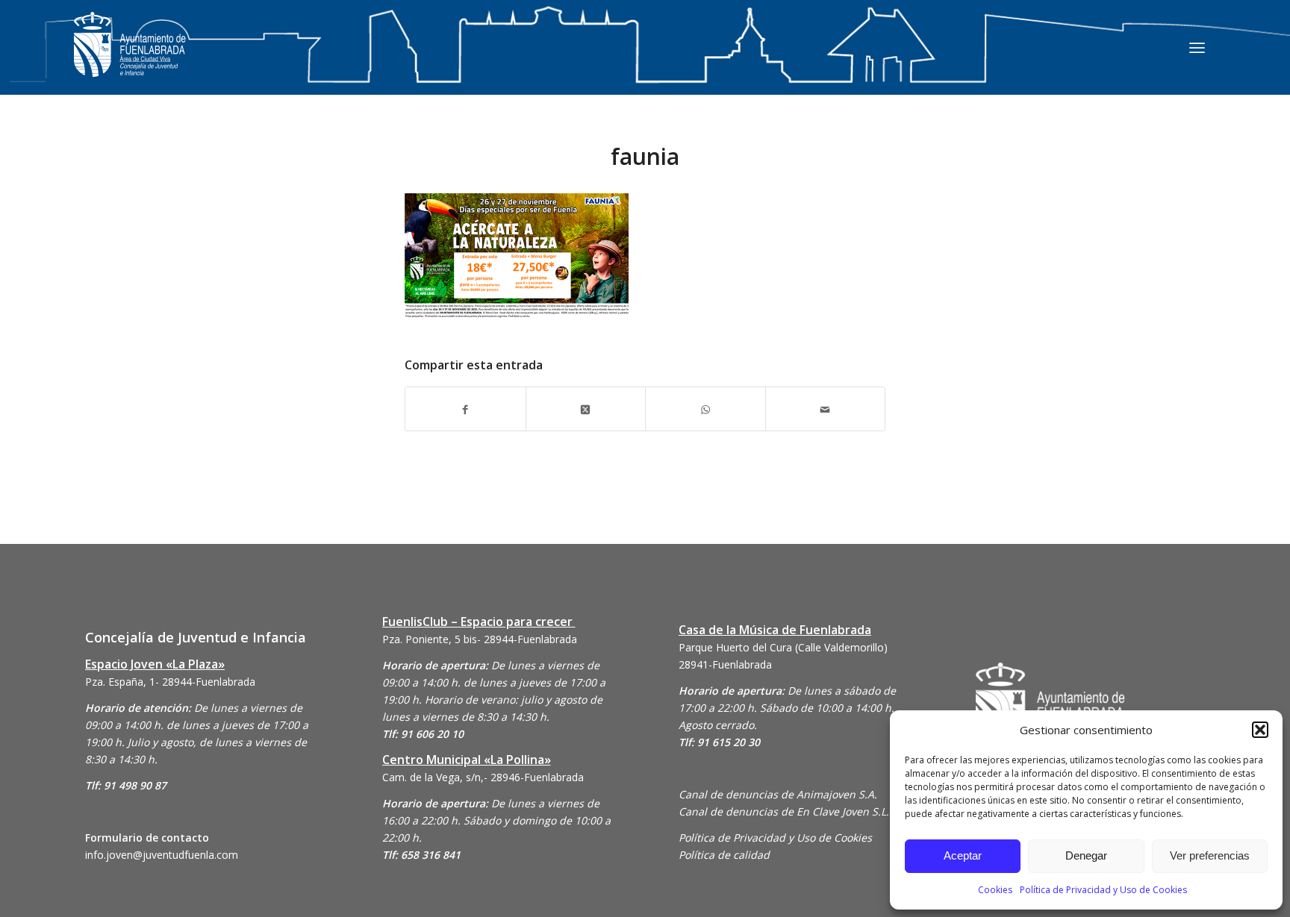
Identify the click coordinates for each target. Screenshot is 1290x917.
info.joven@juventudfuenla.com (161, 855)
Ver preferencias (1210, 855)
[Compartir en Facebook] (465, 408)
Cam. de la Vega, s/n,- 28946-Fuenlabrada (483, 777)
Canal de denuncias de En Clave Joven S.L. (784, 811)
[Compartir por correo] (825, 408)
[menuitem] (1197, 47)
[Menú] (1197, 47)
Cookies (995, 889)
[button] (1260, 729)
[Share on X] (586, 408)
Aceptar (963, 855)
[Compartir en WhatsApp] (705, 408)
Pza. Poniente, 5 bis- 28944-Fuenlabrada (479, 639)
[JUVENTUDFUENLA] (130, 59)
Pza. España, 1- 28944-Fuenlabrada (170, 682)
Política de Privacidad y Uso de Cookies (1103, 889)
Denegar (1086, 855)
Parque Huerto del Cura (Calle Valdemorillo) (783, 647)
